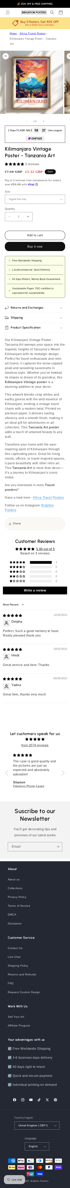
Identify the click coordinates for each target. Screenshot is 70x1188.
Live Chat (14, 956)
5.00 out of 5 (45, 549)
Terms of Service (19, 905)
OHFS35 (36, 138)
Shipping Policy (18, 965)
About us (14, 879)
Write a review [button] (35, 590)
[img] (12, 615)
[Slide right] (43, 121)
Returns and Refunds (22, 974)
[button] (8, 12)
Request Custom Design (24, 992)
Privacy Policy (17, 897)
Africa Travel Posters (32, 33)
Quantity (10, 208)
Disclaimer (15, 923)
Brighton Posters (39, 1181)
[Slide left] (26, 121)
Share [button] (17, 523)
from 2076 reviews (35, 745)
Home (13, 33)
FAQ (11, 983)
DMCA (12, 914)
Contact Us (15, 948)
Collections (15, 888)
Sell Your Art (16, 1016)
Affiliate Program (19, 1025)
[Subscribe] (57, 846)
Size (7, 191)
